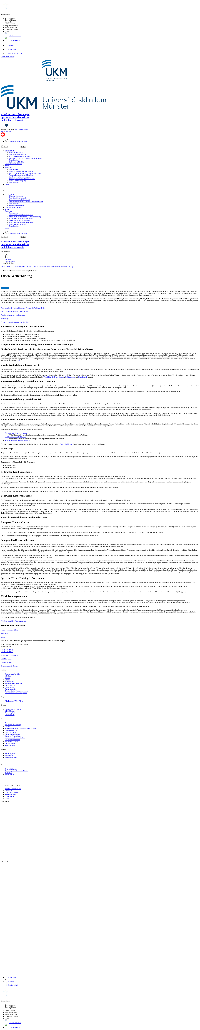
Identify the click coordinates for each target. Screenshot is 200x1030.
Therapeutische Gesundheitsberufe (16, 691)
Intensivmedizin (10, 685)
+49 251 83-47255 (7, 650)
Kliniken (8, 676)
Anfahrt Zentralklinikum (13, 789)
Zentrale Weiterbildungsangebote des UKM (15, 322)
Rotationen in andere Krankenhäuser (13, 315)
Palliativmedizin (10, 689)
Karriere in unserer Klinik (9, 630)
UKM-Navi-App (6, 662)
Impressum (8, 791)
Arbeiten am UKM (11, 757)
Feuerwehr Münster (66, 444)
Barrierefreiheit (10, 796)
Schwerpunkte (9, 151)
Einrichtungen (9, 681)
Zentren (7, 678)
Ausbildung (9, 755)
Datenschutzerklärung (12, 792)
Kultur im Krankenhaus (13, 736)
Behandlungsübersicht (12, 674)
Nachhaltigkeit (10, 713)
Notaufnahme (9, 687)
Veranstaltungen (10, 745)
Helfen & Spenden (11, 732)
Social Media (9, 774)
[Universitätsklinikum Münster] (100, 84)
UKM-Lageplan (6, 659)
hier (19, 361)
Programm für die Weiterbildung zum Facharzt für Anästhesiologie (22, 308)
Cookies (7, 798)
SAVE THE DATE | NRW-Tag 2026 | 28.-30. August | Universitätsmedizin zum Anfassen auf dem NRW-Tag (37, 267)
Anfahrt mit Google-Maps (9, 655)
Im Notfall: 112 (6, 131)
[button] (7, 191)
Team (7, 166)
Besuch (7, 727)
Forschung (8, 167)
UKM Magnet (9, 711)
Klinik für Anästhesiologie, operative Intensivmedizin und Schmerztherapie (15, 117)
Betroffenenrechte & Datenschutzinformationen (20, 728)
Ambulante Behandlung (13, 725)
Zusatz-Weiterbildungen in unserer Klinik (14, 311)
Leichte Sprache (14, 40)
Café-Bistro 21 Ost (11, 730)
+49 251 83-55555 (21, 129)
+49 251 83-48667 (7, 652)
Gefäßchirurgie (70, 377)
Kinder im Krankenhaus (13, 734)
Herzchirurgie (82, 377)
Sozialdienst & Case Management (16, 693)
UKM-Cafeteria (10, 743)
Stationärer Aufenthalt (12, 741)
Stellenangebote (10, 753)
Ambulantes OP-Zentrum (13, 683)
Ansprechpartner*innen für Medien (16, 771)
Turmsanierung (10, 723)
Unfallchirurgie (48, 377)
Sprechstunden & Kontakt (13, 164)
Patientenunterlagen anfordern (15, 738)
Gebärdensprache (15, 36)
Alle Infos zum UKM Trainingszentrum (14, 621)
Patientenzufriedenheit (12, 740)
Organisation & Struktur (13, 709)
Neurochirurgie (59, 377)
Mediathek (8, 773)
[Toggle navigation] (1, 145)
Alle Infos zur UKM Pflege (14, 701)
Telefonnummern (10, 794)
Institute (7, 680)
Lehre (7, 184)
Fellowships (5, 318)
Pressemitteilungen (11, 769)
